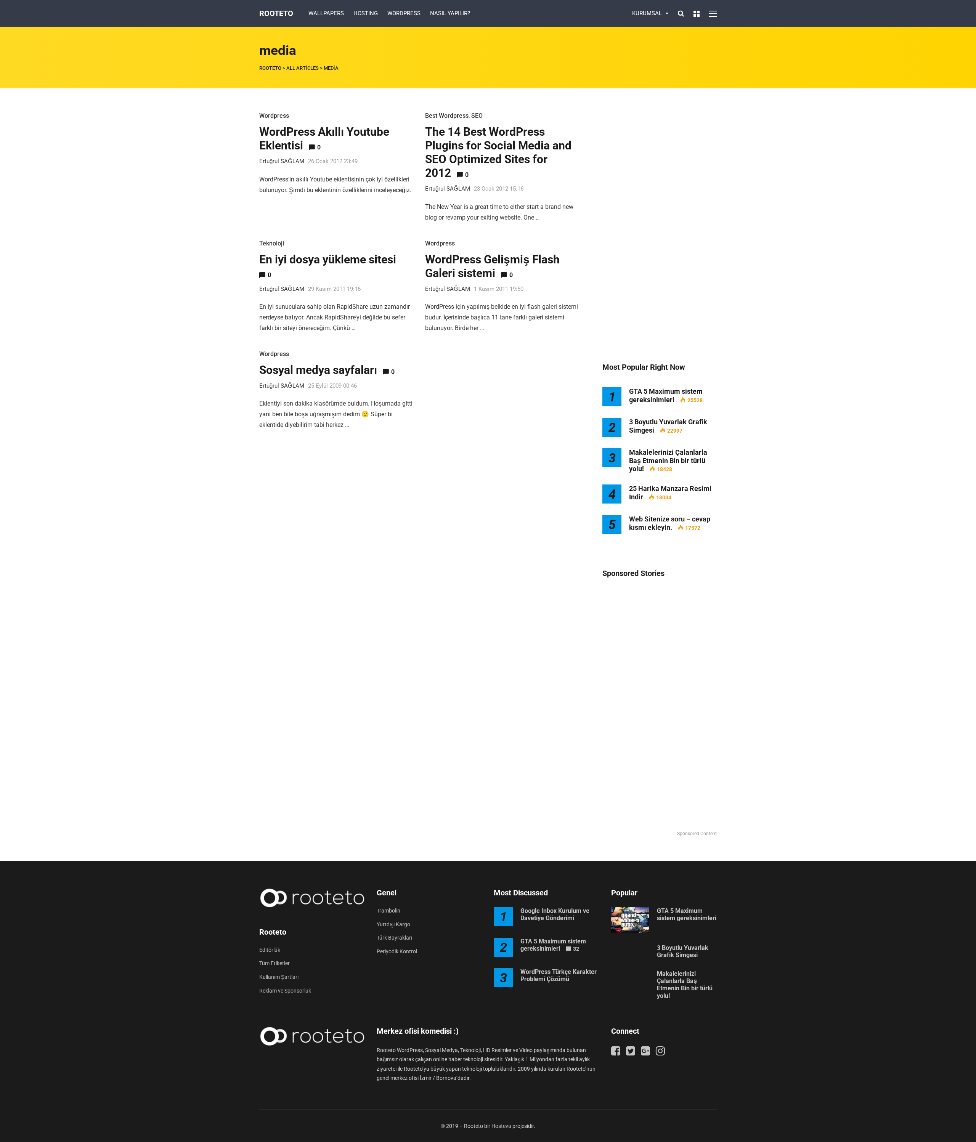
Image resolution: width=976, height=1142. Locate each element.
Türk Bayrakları (394, 938)
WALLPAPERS (326, 13)
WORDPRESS (404, 13)
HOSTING (365, 13)
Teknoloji (271, 243)
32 (576, 949)
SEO (477, 115)
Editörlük (269, 950)
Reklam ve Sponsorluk (285, 991)
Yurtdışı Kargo (393, 924)
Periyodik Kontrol (397, 951)
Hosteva (501, 1126)
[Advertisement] (659, 225)
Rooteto (276, 13)
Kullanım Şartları (279, 977)
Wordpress (274, 115)
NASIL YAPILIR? (450, 13)
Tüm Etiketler (274, 963)
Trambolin (388, 911)
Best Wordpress (447, 115)
